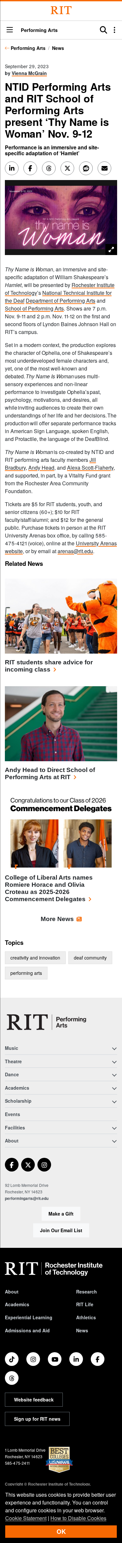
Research (86, 1291)
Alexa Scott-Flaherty (90, 467)
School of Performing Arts (34, 308)
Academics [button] (17, 1087)
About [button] (12, 1140)
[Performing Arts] (47, 1022)
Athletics (86, 1317)
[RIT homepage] (53, 1269)
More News (57, 918)
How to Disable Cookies (78, 1518)
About (12, 1291)
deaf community (90, 957)
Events (12, 1114)
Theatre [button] (13, 1061)
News (58, 48)
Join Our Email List (61, 1230)
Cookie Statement (26, 1518)
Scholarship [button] (18, 1100)
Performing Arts (28, 48)
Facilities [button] (15, 1127)
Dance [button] (12, 1074)
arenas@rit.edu (75, 551)
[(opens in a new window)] (12, 1165)
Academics (17, 1304)
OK (61, 1531)
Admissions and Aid (27, 1330)
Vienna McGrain (29, 73)
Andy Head (41, 467)
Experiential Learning (28, 1317)
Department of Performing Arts (60, 300)
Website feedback (34, 1399)
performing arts (26, 973)
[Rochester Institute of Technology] (61, 10)
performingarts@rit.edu (26, 1198)
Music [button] (11, 1048)
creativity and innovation (35, 957)
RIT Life (84, 1304)
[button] (10, 30)
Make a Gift (61, 1213)
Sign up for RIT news (37, 1418)
